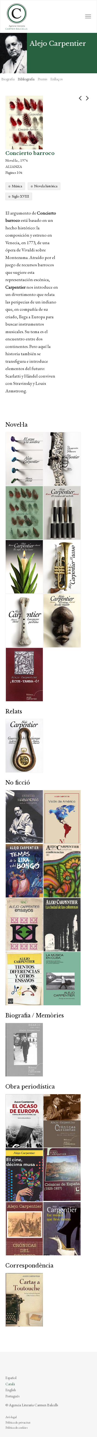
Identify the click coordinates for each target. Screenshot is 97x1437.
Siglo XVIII (20, 196)
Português (12, 1396)
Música (17, 186)
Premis (42, 79)
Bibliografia (26, 79)
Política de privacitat (17, 1422)
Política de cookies (16, 1427)
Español (10, 1377)
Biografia (8, 79)
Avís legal (11, 1417)
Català (10, 1383)
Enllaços (56, 79)
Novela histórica (45, 186)
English (10, 1389)
